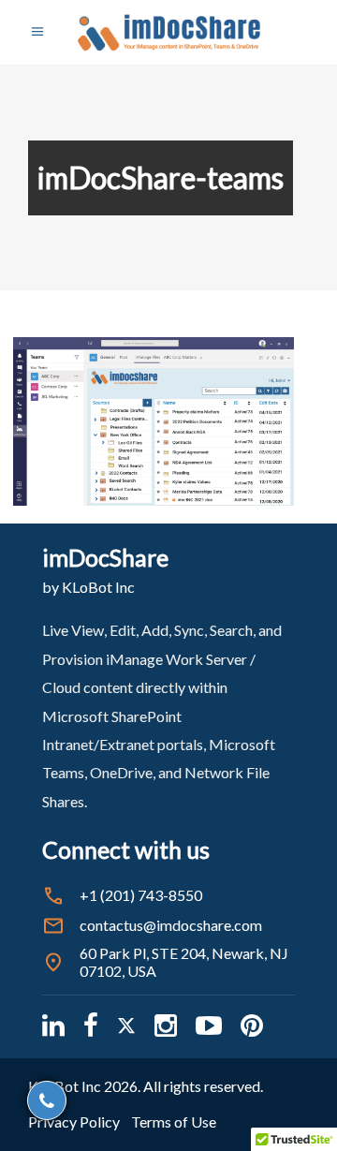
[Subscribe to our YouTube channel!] (209, 1025)
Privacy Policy (74, 1121)
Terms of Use (173, 1121)
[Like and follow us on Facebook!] (90, 1025)
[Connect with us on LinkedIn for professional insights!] (53, 1025)
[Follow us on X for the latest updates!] (126, 1025)
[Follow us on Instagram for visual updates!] (165, 1025)
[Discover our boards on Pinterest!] (252, 1025)
